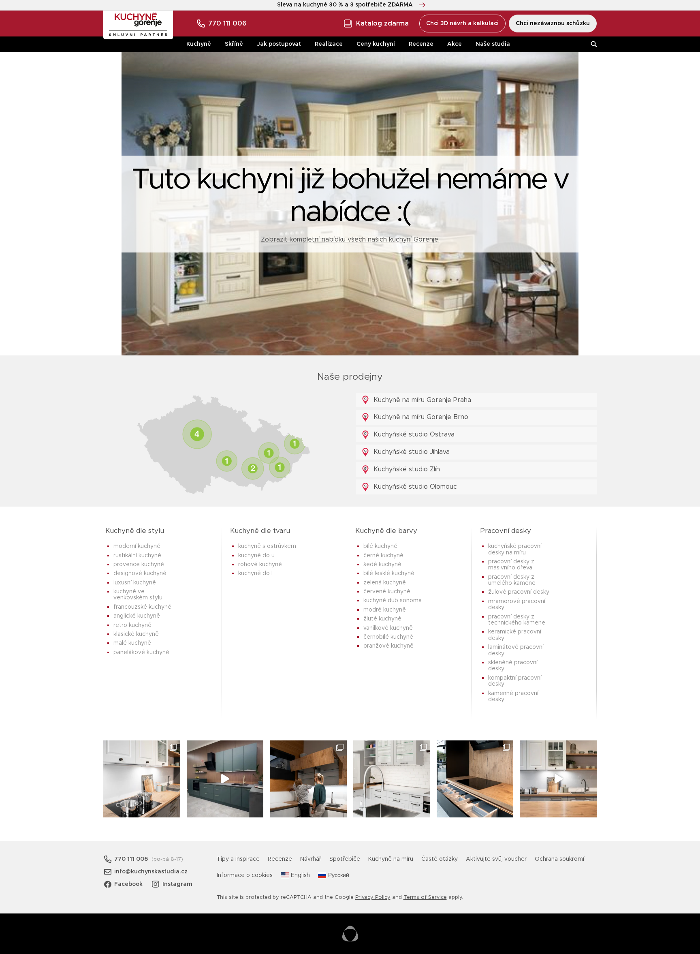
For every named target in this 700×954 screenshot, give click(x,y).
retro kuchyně (132, 625)
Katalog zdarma (382, 23)
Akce (454, 44)
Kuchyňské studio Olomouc (414, 486)
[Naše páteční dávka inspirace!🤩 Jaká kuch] (225, 778)
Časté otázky (439, 859)
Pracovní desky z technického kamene (516, 620)
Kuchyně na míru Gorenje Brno (419, 417)
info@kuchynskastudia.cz (151, 872)
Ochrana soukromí (559, 859)
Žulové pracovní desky (518, 592)
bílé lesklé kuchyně (388, 573)
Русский (338, 875)
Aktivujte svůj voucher (496, 859)
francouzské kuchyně (142, 607)
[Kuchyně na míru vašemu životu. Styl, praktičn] (475, 778)
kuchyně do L (255, 573)
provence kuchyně (138, 564)
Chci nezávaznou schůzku (553, 23)
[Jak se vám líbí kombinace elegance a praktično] (391, 778)
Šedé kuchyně (382, 564)
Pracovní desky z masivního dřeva (511, 565)
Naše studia (493, 44)
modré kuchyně (384, 610)
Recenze (421, 44)
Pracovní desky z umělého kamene (512, 580)
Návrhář (310, 859)
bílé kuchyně (380, 546)
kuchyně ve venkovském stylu (137, 595)
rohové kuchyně (260, 564)
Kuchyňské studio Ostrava (413, 434)
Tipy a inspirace (238, 859)
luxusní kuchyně (134, 583)
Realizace (329, 44)
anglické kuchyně (136, 616)
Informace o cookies (245, 875)
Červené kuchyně (386, 592)
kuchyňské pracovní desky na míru (515, 549)
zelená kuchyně (384, 583)
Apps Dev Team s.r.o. (350, 934)
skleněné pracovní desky (513, 666)
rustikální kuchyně (137, 555)
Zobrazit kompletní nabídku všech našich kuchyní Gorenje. (350, 239)
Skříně (234, 44)
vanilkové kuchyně (388, 628)
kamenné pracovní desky (513, 696)
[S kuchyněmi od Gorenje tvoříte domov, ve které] (308, 778)
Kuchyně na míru (390, 859)
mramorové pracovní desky (516, 604)
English (300, 875)
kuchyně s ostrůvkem (267, 546)
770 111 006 (227, 23)
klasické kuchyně (136, 634)
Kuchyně (198, 44)
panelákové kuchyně (141, 652)
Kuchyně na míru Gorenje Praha (421, 400)
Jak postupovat (279, 44)
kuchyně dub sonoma (392, 600)
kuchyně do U (256, 555)
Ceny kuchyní (375, 44)
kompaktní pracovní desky (515, 681)
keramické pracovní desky (514, 635)
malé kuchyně (132, 643)
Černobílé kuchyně (388, 637)
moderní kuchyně (136, 546)
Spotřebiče (344, 859)
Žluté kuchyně (382, 619)
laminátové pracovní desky (516, 650)
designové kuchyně (139, 573)
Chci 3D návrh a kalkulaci (462, 23)
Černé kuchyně (383, 555)
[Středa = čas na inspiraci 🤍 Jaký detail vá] (558, 778)
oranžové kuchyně (388, 646)
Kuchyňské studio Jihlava (410, 452)
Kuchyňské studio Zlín (405, 469)
